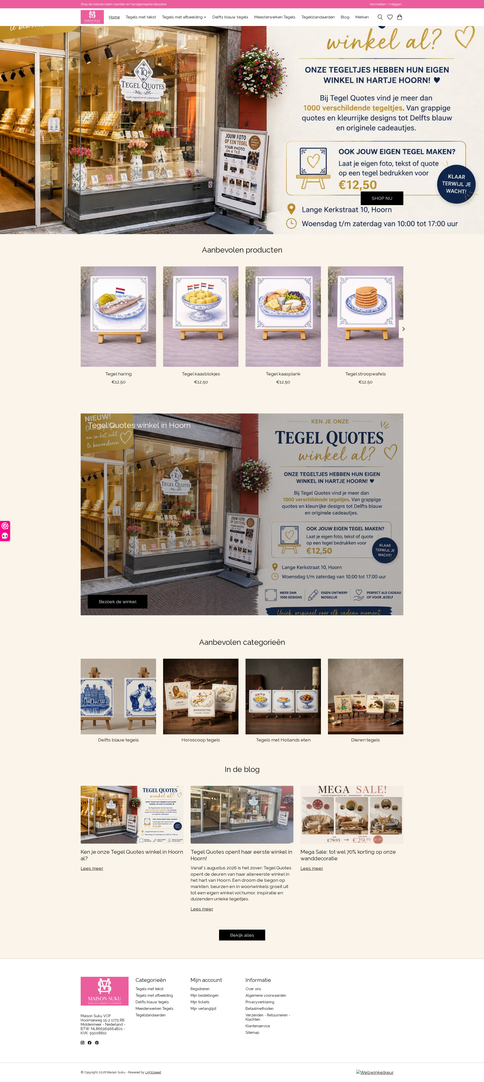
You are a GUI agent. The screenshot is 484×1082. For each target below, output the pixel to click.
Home (114, 17)
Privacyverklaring (260, 1002)
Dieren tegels (365, 739)
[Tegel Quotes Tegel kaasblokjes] (200, 316)
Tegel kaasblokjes (201, 373)
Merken (362, 17)
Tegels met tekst (141, 17)
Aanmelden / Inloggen (386, 4)
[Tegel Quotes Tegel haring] (118, 316)
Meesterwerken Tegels (274, 17)
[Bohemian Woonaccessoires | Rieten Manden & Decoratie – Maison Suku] (92, 17)
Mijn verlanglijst (203, 1008)
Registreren (200, 989)
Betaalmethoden (260, 1008)
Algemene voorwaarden (266, 995)
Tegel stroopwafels (365, 373)
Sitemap (252, 1032)
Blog (345, 17)
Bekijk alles (242, 935)
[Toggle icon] (380, 17)
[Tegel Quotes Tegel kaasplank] (283, 316)
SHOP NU (382, 198)
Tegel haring (118, 373)
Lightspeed (153, 1072)
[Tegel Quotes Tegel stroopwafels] (365, 316)
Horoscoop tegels (201, 739)
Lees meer (92, 868)
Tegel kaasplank (283, 373)
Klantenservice (258, 1026)
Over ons (253, 989)
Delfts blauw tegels (230, 17)
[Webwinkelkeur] (375, 1072)
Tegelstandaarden (318, 17)
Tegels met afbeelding (154, 995)
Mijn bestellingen (205, 995)
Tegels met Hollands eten (283, 739)
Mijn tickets (200, 1002)
